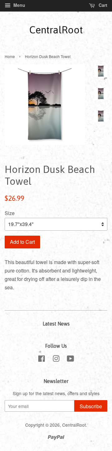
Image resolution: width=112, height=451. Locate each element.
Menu (18, 5)
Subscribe (91, 406)
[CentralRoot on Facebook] (41, 359)
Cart (102, 5)
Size (10, 213)
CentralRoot (56, 30)
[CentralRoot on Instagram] (56, 359)
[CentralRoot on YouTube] (70, 359)
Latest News (56, 323)
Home (10, 56)
